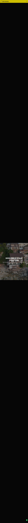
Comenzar (14, 265)
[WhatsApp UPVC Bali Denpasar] (26, 520)
